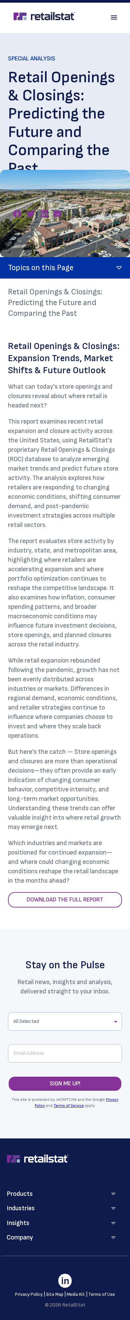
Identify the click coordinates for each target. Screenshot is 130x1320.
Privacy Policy (29, 1294)
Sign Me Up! (65, 1083)
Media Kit (76, 1294)
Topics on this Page (40, 268)
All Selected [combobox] (26, 1021)
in (65, 1281)
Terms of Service (69, 1105)
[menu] (114, 17)
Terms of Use (101, 1294)
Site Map (54, 1294)
